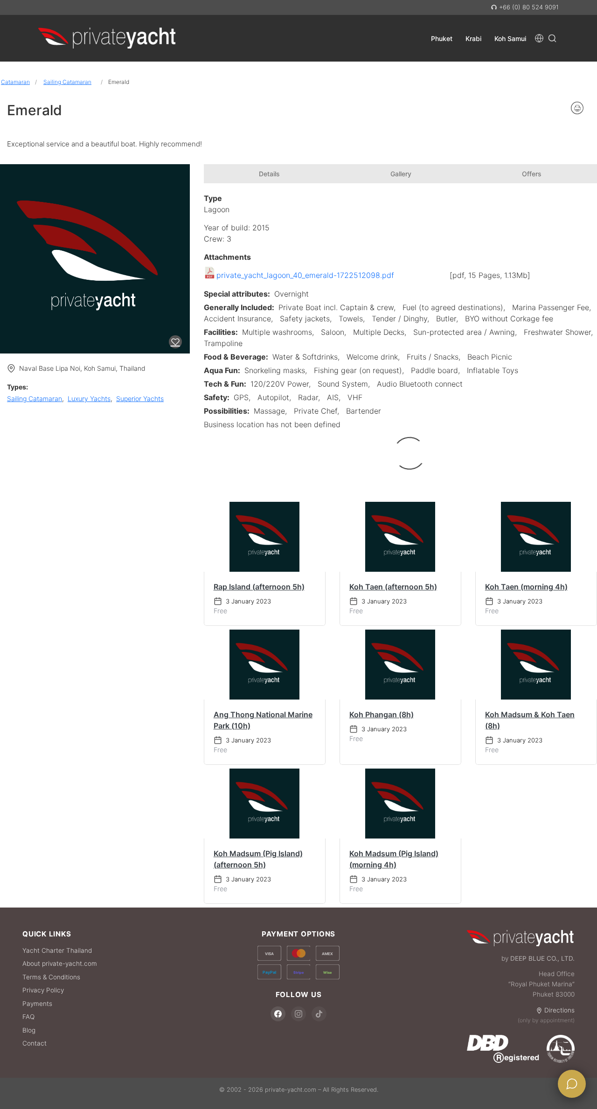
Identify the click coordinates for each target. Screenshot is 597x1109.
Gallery (400, 174)
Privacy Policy (43, 990)
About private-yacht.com (59, 963)
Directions (559, 1010)
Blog (28, 1030)
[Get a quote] (572, 1084)
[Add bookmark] (175, 341)
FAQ (28, 1016)
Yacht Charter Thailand (57, 950)
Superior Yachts (140, 398)
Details (269, 174)
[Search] (552, 38)
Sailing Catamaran (67, 81)
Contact (34, 1043)
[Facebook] (278, 1013)
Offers (531, 174)
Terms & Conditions (51, 977)
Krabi (473, 38)
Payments (37, 1003)
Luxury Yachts (89, 398)
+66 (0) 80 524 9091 (528, 7)
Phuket (441, 38)
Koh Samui (510, 38)
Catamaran (15, 81)
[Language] (539, 38)
